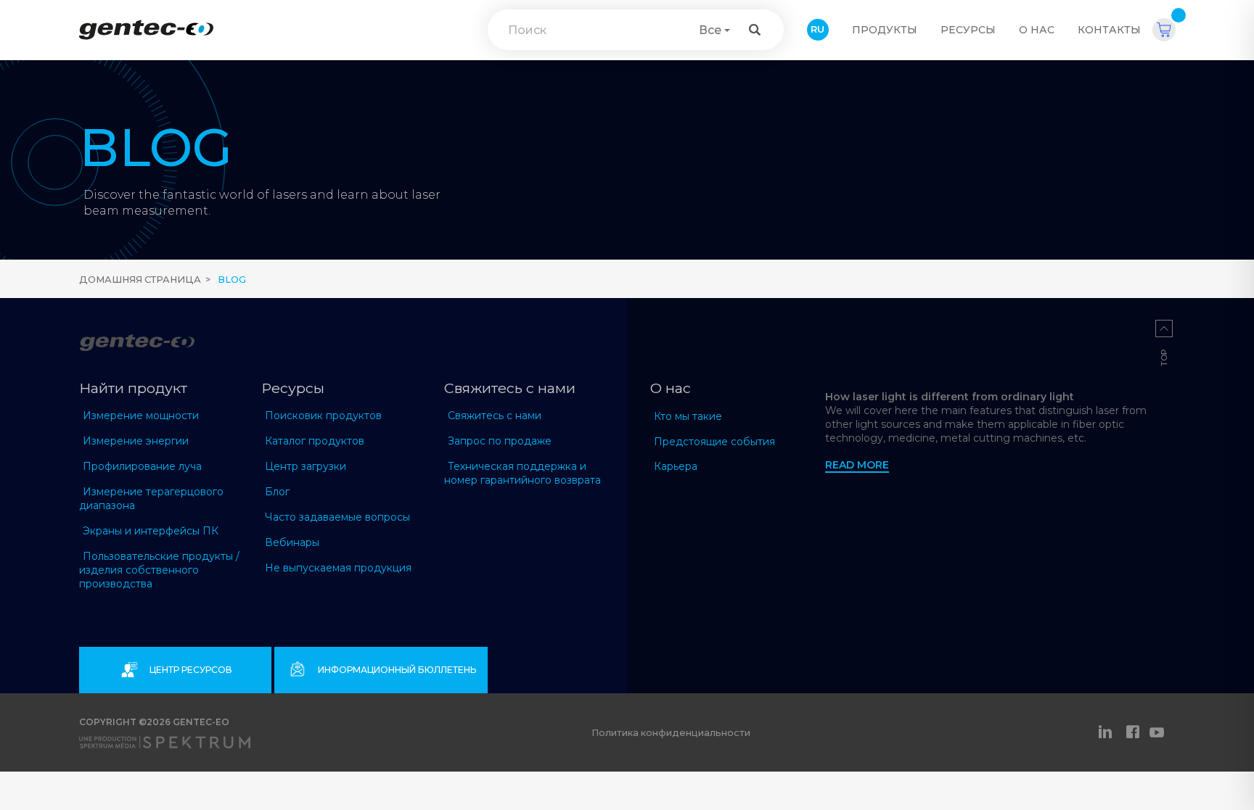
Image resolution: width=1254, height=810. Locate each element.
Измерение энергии (136, 440)
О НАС (1036, 29)
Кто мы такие (688, 416)
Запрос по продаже (500, 440)
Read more (857, 464)
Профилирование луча (142, 466)
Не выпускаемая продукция (338, 567)
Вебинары (292, 542)
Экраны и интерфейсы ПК (150, 530)
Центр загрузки (305, 466)
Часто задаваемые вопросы (337, 517)
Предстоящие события (714, 441)
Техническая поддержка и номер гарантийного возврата (522, 473)
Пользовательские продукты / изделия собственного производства (159, 570)
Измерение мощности (141, 415)
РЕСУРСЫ (968, 29)
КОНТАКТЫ (1109, 29)
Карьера (675, 466)
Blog (232, 279)
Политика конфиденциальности (670, 732)
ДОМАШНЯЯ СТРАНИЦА (140, 279)
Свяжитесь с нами (494, 415)
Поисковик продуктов (323, 415)
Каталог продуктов (314, 440)
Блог (277, 491)
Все (710, 30)
